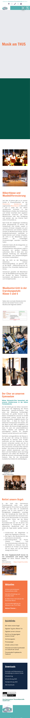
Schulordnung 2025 (11, 679)
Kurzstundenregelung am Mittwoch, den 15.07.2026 (13, 604)
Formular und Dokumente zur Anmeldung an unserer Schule (14, 672)
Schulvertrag (9, 676)
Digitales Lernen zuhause (12, 631)
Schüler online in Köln (11, 645)
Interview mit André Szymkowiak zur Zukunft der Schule (15, 648)
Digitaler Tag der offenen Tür (14, 628)
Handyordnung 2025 (11, 682)
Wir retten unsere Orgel (12, 626)
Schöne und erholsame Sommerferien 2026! (12, 590)
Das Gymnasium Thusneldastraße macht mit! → (13, 699)
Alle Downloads (9, 685)
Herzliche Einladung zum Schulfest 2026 (12, 595)
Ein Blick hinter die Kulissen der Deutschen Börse (14, 599)
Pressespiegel (9, 642)
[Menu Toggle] (23, 7)
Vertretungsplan (10, 639)
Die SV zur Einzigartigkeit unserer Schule (12, 635)
